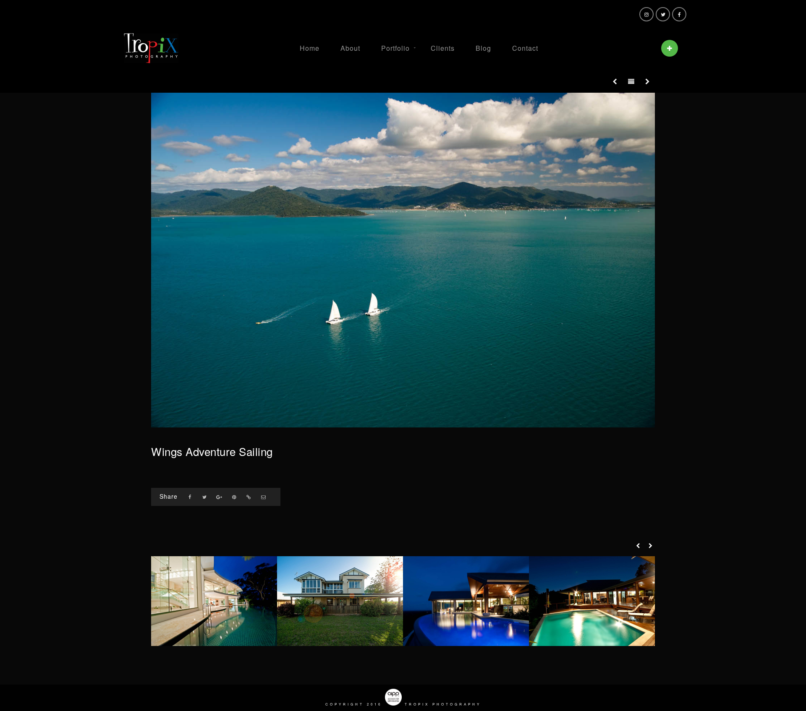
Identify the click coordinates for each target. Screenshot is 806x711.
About (350, 48)
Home (309, 48)
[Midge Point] (466, 601)
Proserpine (340, 628)
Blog (483, 48)
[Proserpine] (340, 601)
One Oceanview (214, 628)
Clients (443, 48)
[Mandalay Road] (592, 601)
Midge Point (466, 628)
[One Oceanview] (214, 601)
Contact (525, 48)
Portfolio (395, 48)
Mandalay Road (592, 628)
